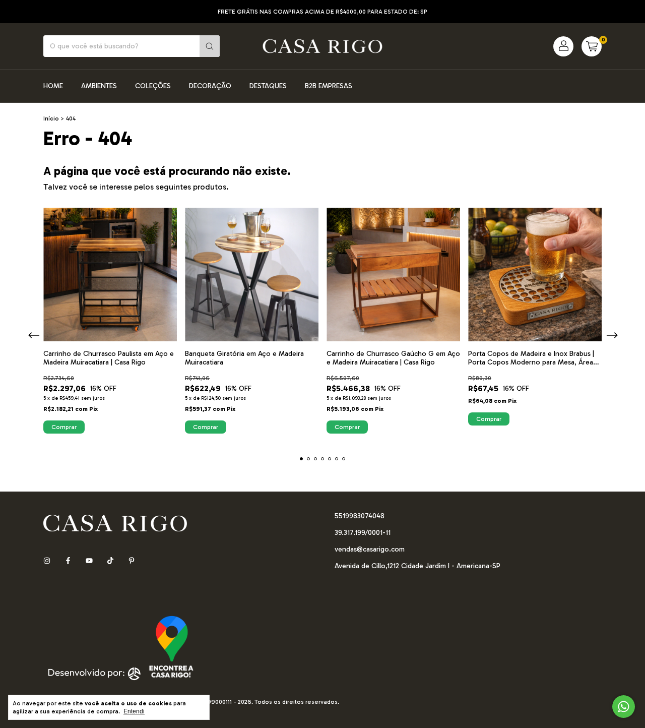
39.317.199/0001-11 (363, 532)
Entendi (134, 711)
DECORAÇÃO (210, 86)
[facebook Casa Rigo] (68, 561)
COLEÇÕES (153, 86)
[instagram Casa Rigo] (46, 561)
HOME (53, 86)
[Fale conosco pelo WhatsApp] (623, 706)
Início (51, 118)
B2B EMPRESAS (328, 86)
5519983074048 (359, 516)
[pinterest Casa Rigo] (131, 561)
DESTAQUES (268, 86)
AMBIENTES (99, 86)
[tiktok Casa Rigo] (110, 561)
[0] (592, 46)
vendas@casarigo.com (370, 549)
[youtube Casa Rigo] (89, 561)
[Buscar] (210, 46)
